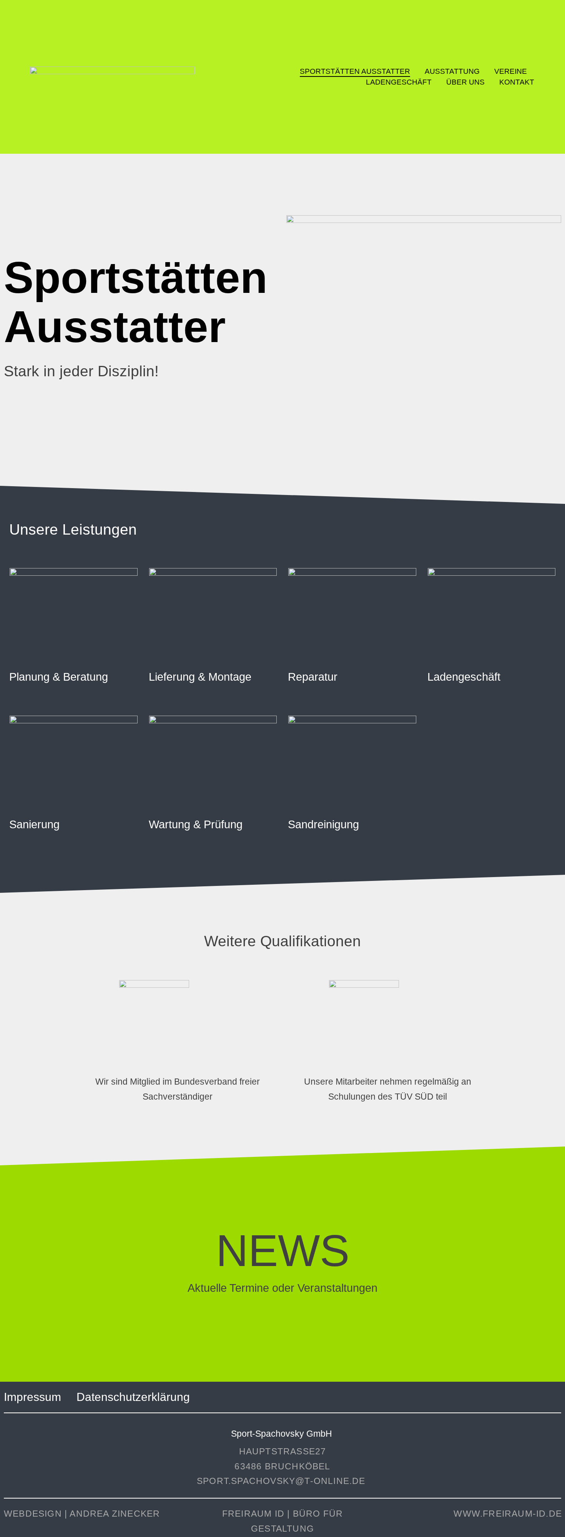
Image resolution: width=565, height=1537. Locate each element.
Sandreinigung (323, 824)
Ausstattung (452, 71)
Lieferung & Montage (200, 677)
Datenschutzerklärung (133, 1397)
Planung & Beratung (58, 677)
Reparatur (312, 677)
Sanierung (34, 824)
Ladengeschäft (399, 82)
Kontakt (516, 82)
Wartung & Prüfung (196, 824)
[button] (70, 677)
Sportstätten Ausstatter (355, 71)
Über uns (465, 82)
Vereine (510, 71)
